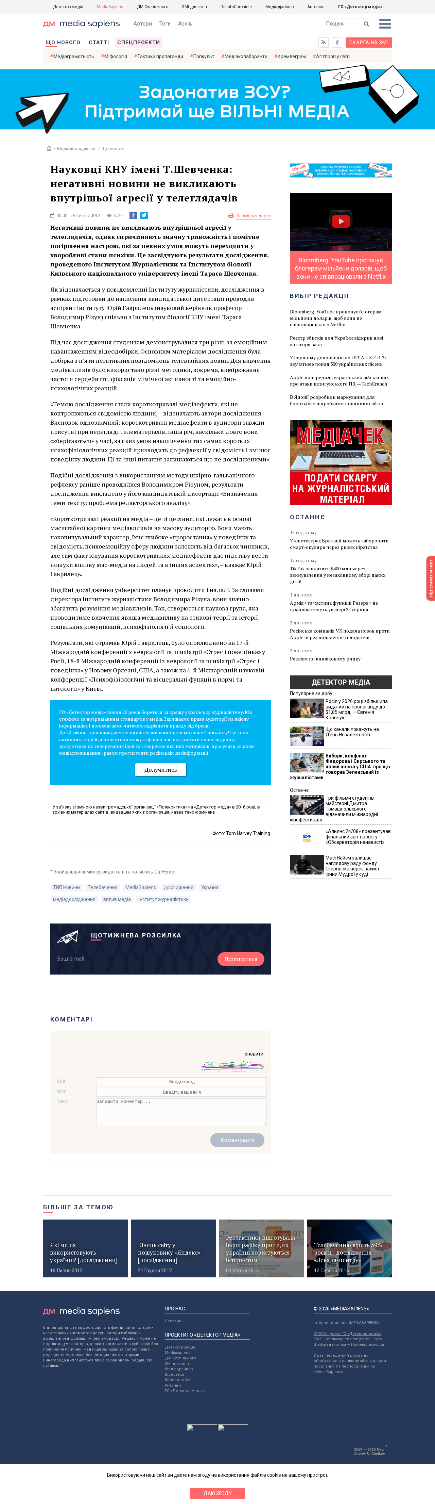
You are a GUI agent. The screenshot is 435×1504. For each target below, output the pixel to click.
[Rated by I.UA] (202, 1429)
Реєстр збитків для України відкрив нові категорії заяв (336, 340)
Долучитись (160, 769)
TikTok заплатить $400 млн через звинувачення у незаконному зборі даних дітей (337, 575)
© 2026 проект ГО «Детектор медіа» (347, 1333)
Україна (210, 887)
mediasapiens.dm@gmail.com (354, 1339)
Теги (165, 23)
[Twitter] (144, 215)
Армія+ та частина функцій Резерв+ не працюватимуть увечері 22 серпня (334, 606)
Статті (99, 42)
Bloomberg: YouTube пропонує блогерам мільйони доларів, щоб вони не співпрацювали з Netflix (336, 318)
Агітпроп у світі (333, 56)
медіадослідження (74, 899)
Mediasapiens (177, 1353)
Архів (185, 23)
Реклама (173, 1321)
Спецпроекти (138, 42)
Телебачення (103, 887)
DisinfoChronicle (236, 6)
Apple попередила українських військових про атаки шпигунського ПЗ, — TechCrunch (339, 380)
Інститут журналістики (164, 899)
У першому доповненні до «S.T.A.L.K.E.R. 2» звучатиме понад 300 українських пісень (338, 360)
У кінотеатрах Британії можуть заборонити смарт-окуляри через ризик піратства (339, 543)
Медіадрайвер (279, 6)
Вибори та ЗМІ (178, 1380)
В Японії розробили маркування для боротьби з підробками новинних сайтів (336, 400)
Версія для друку (253, 215)
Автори (143, 23)
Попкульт (203, 56)
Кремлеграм (292, 56)
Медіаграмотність (73, 56)
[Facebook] (133, 215)
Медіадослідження (77, 148)
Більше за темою (78, 1207)
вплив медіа (117, 899)
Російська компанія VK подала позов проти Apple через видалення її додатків (340, 633)
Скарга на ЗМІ (368, 42)
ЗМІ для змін (194, 6)
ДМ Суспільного (152, 6)
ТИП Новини (66, 887)
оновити (254, 1054)
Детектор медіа (68, 6)
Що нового (63, 42)
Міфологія (115, 56)
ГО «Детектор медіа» (360, 6)
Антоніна (316, 6)
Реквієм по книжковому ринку (325, 658)
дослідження (178, 887)
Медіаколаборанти (246, 56)
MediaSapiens (110, 6)
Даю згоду (218, 1493)
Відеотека (174, 1374)
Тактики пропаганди (160, 56)
